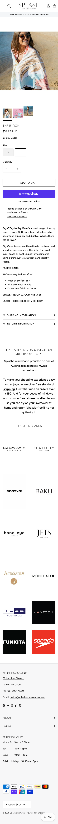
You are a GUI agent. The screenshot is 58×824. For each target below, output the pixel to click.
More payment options (29, 201)
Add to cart (29, 182)
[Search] (10, 6)
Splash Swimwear (18, 813)
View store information (17, 216)
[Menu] (3, 6)
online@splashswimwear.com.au (27, 697)
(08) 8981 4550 (15, 690)
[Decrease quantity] (5, 168)
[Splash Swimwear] (29, 6)
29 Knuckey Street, (13, 678)
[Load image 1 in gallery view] (29, 60)
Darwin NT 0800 (12, 684)
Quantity (7, 161)
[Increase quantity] (18, 168)
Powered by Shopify (35, 813)
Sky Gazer (11, 137)
